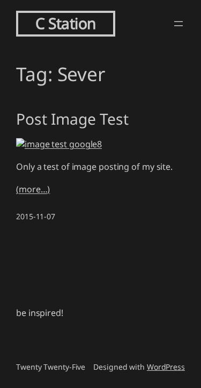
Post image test (72, 119)
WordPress (166, 367)
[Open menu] (178, 23)
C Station (65, 23)
